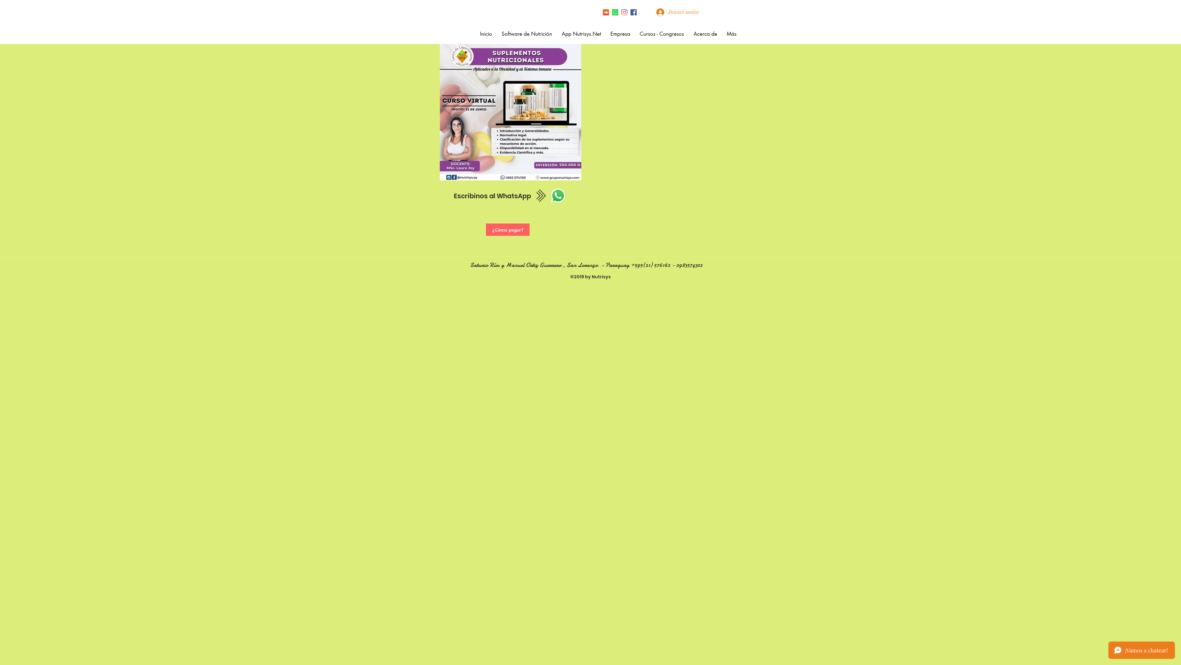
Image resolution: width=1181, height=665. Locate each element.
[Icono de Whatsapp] (615, 12)
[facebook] (633, 12)
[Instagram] (624, 12)
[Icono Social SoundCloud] (606, 12)
